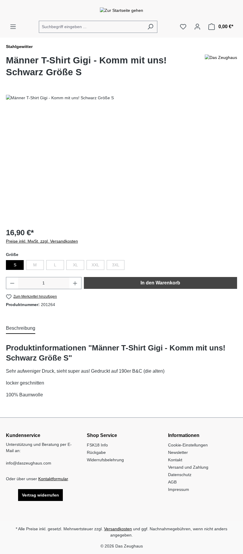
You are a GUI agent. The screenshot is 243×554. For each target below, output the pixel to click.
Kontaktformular (53, 478)
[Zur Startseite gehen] (121, 10)
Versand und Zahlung (188, 467)
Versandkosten (118, 528)
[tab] (20, 328)
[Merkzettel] (183, 27)
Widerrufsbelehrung (105, 459)
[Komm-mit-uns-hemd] (121, 158)
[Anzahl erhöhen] (75, 283)
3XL (118, 266)
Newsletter (178, 452)
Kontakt (175, 459)
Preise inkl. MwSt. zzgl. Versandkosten (42, 241)
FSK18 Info (97, 445)
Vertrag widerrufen (40, 495)
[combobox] (91, 27)
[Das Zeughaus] (221, 69)
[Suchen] (150, 27)
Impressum (178, 489)
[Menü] (13, 27)
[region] (121, 158)
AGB (172, 482)
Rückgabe (96, 452)
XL (78, 266)
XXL (98, 266)
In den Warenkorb (160, 282)
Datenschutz (179, 474)
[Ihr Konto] (197, 27)
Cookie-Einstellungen (188, 445)
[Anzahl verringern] (12, 283)
